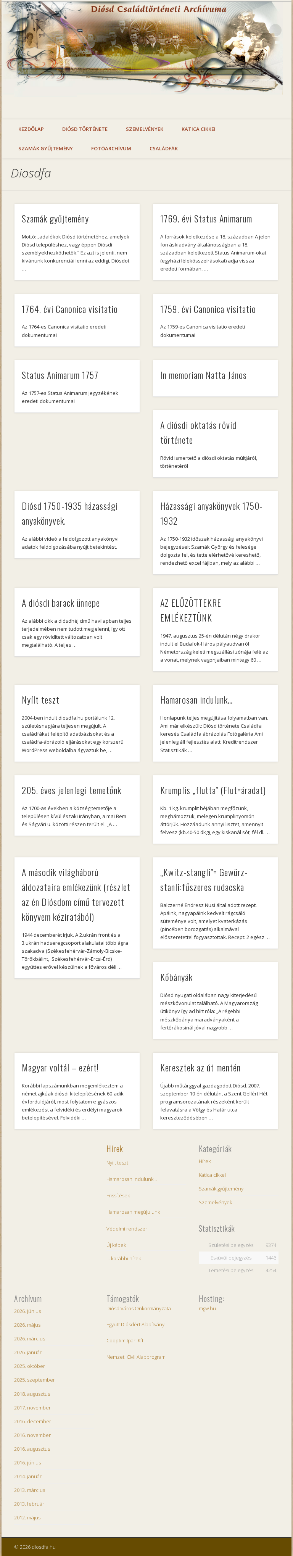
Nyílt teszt (41, 699)
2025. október (29, 1366)
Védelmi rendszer (126, 1228)
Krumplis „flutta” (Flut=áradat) (213, 790)
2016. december (32, 1421)
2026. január (28, 1352)
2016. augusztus (32, 1448)
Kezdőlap (31, 129)
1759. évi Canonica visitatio (208, 309)
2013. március (29, 1490)
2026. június (27, 1311)
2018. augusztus (32, 1393)
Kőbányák (176, 977)
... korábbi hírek (123, 1258)
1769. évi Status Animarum (206, 218)
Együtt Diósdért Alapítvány (135, 1324)
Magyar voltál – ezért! (60, 1067)
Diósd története (85, 129)
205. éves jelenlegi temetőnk (71, 790)
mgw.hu (207, 1308)
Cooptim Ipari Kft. (125, 1340)
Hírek (114, 1148)
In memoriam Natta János (203, 375)
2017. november (32, 1407)
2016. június (27, 1462)
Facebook (260, 30)
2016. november (32, 1435)
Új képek (116, 1245)
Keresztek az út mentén (200, 1067)
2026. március (29, 1338)
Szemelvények (144, 129)
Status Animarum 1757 (60, 375)
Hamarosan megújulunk (133, 1211)
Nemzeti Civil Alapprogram (136, 1356)
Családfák (164, 148)
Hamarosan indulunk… (196, 699)
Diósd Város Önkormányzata (138, 1308)
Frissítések (118, 1195)
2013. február (29, 1503)
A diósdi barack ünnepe (61, 602)
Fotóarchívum (111, 148)
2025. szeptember (34, 1379)
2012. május (27, 1517)
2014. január (28, 1476)
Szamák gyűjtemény (45, 148)
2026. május (27, 1324)
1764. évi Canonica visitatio (70, 309)
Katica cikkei (199, 129)
